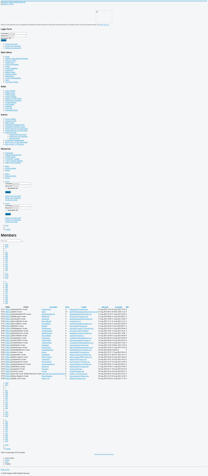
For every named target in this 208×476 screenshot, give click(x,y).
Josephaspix (46, 338)
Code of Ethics (10, 91)
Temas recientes (10, 168)
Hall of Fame (9, 123)
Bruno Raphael (47, 376)
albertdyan (45, 366)
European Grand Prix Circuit (15, 127)
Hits (127, 307)
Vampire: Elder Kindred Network (16, 58)
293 (6, 264)
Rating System (10, 72)
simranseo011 (46, 309)
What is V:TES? (10, 60)
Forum (7, 66)
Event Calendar (10, 119)
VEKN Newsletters (12, 64)
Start (6, 245)
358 (6, 274)
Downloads (9, 153)
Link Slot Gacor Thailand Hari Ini (53, 374)
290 (6, 258)
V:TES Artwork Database (14, 161)
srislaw (44, 352)
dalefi (44, 312)
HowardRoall (46, 321)
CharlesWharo (47, 343)
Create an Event (10, 121)
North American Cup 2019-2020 (16, 129)
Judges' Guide (10, 93)
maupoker (45, 369)
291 (6, 260)
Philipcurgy (46, 316)
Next (7, 276)
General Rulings (10, 102)
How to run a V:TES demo (14, 144)
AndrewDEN (46, 340)
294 (6, 266)
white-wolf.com (104, 24)
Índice (7, 166)
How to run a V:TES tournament (16, 142)
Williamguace (46, 328)
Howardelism (46, 335)
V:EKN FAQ (9, 62)
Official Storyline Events (18, 134)
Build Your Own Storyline (19, 136)
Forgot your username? (13, 46)
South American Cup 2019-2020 (16, 131)
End (6, 278)
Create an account (11, 44)
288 (6, 254)
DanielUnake (46, 347)
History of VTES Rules (13, 98)
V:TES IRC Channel (12, 159)
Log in (4, 40)
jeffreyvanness (47, 357)
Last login (118, 307)
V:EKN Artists (10, 157)
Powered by (98, 454)
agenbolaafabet (47, 331)
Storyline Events (10, 132)
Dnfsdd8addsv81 (47, 350)
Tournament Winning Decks (14, 125)
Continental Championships (14, 140)
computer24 (46, 359)
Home (7, 57)
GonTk (44, 371)
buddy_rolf (45, 378)
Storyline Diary (15, 138)
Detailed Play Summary (13, 100)
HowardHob (46, 324)
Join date (105, 307)
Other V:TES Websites (13, 163)
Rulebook (8, 106)
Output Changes (10, 96)
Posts (67, 307)
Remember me (13, 188)
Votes (7, 80)
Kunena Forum (108, 454)
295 (6, 268)
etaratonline (46, 355)
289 (6, 256)
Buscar (7, 170)
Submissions (9, 76)
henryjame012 (46, 362)
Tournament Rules (11, 110)
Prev (6, 247)
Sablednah (45, 345)
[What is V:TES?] (7, 4)
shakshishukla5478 (48, 314)
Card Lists (8, 108)
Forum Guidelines (11, 68)
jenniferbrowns (47, 333)
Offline (7, 309)
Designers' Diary (11, 74)
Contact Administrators (13, 78)
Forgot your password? (13, 48)
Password (4, 36)
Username (4, 33)
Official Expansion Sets (13, 155)
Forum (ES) (9, 70)
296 (6, 270)
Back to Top (5, 469)
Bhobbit (44, 326)
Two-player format (11, 82)
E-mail (83, 307)
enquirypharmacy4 (48, 364)
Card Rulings (9, 104)
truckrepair (45, 319)
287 (6, 252)
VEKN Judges (10, 95)
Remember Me (6, 38)
